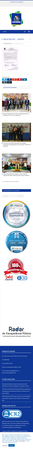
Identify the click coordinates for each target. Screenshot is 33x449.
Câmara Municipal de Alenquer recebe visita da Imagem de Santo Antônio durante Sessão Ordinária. (16, 174)
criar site (12, 421)
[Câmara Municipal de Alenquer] (16, 18)
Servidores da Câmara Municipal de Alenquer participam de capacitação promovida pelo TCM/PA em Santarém (17, 3)
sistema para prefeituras (22, 421)
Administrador (7, 43)
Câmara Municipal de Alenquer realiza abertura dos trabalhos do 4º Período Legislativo (16, 114)
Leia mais (22, 440)
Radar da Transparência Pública (20, 431)
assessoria (13, 423)
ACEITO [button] (12, 445)
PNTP (8, 431)
